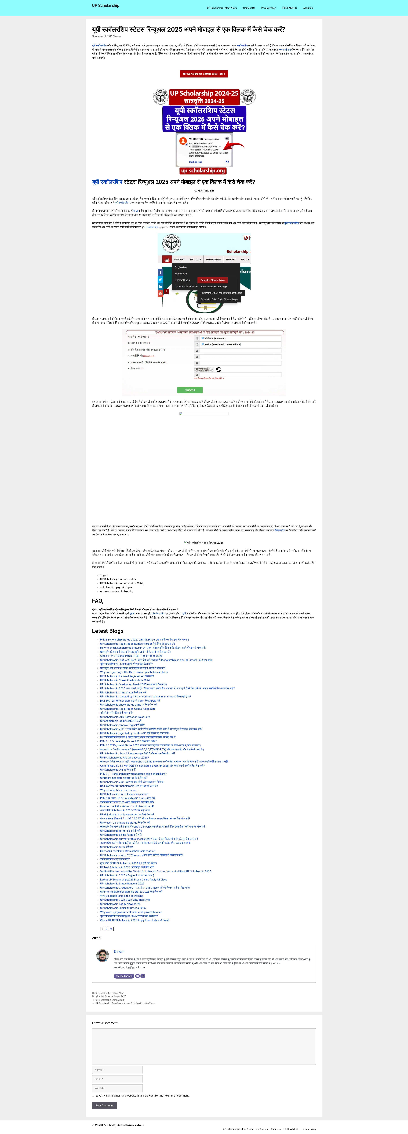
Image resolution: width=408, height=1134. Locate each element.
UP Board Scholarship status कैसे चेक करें (123, 777)
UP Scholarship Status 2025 (109, 1000)
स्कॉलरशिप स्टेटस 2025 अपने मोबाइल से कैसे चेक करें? (127, 802)
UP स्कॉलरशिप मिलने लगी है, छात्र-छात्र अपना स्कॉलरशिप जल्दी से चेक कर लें (137, 737)
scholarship (151, 227)
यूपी (184, 613)
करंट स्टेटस (285, 49)
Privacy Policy (268, 8)
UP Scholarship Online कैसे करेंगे (118, 769)
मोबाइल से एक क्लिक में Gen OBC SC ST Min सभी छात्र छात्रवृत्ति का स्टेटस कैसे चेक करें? (145, 818)
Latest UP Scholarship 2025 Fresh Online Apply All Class (133, 879)
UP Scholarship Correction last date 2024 (125, 680)
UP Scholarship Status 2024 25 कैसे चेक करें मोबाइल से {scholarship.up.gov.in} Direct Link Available (156, 660)
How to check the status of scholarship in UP (127, 806)
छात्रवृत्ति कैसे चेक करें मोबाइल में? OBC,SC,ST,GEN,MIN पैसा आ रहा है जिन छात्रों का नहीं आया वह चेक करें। (153, 826)
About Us (308, 8)
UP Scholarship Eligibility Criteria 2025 (123, 907)
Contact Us (249, 8)
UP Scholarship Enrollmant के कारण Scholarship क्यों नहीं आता (125, 1003)
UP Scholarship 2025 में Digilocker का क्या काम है (127, 875)
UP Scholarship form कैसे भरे (116, 847)
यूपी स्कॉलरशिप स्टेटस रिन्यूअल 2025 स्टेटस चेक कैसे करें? (129, 916)
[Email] (137, 976)
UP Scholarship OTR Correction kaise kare (125, 716)
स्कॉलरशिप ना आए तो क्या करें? (115, 859)
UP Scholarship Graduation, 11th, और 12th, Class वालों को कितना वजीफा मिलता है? (145, 887)
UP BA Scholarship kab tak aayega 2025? (124, 757)
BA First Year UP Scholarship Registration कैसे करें (129, 786)
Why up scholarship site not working (121, 895)
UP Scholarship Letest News (222, 8)
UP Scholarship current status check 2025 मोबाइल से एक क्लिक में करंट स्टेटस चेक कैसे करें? (149, 838)
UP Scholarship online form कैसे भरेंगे (121, 834)
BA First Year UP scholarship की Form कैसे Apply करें (130, 700)
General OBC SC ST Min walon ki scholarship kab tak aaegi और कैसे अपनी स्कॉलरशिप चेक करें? (152, 765)
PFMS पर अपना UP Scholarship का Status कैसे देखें (127, 798)
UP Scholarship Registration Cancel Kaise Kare (128, 708)
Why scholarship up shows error (119, 790)
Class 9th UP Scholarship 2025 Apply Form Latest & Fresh (134, 920)
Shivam (117, 36)
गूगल (135, 210)
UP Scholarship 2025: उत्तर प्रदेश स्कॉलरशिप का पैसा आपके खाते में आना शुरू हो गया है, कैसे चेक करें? (151, 729)
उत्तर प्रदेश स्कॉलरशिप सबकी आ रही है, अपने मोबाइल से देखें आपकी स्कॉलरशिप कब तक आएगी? (145, 842)
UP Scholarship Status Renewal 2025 (122, 883)
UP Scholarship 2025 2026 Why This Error (125, 899)
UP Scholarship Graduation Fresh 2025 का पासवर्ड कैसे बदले (133, 684)
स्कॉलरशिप (242, 45)
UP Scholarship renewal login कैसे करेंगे (122, 725)
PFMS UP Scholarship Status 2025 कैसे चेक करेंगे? (128, 741)
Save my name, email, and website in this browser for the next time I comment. (142, 1095)
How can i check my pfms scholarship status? (127, 851)
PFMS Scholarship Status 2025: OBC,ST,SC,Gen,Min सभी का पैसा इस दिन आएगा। (144, 639)
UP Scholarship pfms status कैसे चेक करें (123, 692)
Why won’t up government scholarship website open (131, 912)
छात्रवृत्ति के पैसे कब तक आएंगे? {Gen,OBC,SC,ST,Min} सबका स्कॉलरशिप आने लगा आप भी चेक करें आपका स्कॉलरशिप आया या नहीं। (164, 761)
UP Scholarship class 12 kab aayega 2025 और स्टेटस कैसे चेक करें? (137, 753)
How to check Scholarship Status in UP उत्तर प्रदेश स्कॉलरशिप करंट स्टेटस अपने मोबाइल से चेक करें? (153, 647)
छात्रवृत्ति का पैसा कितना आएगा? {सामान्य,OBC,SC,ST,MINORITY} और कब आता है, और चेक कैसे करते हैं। (152, 749)
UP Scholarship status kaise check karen (124, 794)
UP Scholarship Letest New (109, 993)
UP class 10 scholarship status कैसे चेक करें (125, 822)
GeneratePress (136, 1125)
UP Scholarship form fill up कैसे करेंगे (121, 830)
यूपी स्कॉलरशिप (99, 45)
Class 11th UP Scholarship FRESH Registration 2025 (131, 655)
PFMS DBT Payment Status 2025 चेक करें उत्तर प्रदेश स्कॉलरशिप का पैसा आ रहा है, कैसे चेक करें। (150, 745)
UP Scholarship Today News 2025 (120, 904)
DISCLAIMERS (289, 8)
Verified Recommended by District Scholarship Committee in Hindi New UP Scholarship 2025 (155, 871)
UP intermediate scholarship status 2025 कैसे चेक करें (131, 891)
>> (111, 928)
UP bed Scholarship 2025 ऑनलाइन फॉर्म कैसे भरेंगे (127, 867)
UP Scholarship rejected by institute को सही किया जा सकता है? (134, 733)
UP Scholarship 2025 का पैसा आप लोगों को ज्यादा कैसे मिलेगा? (132, 782)
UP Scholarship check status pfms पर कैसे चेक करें (128, 704)
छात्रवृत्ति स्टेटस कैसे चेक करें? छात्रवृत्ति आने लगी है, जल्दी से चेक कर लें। (135, 651)
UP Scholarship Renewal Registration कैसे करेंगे (127, 676)
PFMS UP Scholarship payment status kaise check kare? (133, 773)
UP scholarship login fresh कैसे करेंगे (120, 720)
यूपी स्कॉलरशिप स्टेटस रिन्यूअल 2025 (110, 996)
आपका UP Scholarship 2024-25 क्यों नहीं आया (125, 810)
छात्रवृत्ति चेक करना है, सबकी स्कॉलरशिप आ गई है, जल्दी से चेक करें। (133, 668)
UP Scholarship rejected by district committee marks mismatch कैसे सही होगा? (145, 696)
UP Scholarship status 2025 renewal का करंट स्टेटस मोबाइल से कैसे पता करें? (141, 855)
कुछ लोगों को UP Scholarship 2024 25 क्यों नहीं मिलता (128, 863)
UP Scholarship (105, 5)
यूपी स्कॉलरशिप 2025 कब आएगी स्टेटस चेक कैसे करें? (126, 664)
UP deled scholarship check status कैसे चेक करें (127, 814)
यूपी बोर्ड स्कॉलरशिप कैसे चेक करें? (116, 712)
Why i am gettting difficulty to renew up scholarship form (134, 672)
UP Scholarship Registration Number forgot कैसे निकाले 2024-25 (137, 643)
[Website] (142, 976)
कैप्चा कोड (280, 530)
